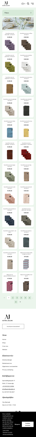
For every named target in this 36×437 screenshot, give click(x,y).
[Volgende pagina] (20, 301)
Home (4, 339)
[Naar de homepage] (6, 3)
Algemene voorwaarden (9, 366)
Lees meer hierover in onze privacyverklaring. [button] (8, 432)
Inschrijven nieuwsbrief (13, 326)
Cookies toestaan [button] (27, 424)
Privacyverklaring (7, 370)
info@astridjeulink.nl (8, 389)
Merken (4, 349)
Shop (4, 343)
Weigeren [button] (17, 424)
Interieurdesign (7, 360)
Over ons (5, 346)
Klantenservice (7, 363)
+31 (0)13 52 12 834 (8, 386)
